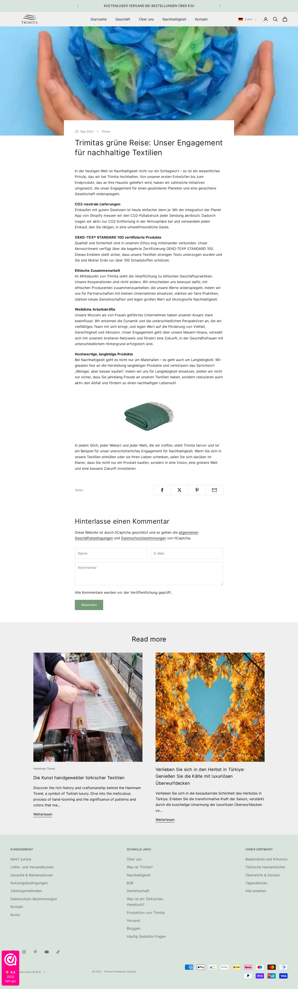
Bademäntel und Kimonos (266, 859)
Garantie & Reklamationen (31, 875)
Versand (133, 920)
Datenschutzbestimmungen (143, 538)
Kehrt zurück (20, 859)
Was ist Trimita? (140, 867)
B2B (130, 883)
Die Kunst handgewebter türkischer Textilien (79, 777)
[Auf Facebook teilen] (162, 490)
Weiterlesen (42, 814)
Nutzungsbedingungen (29, 883)
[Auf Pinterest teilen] (197, 490)
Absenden (89, 605)
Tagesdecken (256, 883)
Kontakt (201, 19)
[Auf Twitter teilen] (179, 490)
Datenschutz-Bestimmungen (33, 899)
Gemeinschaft (138, 891)
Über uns (146, 19)
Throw (105, 131)
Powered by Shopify (124, 971)
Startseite (99, 19)
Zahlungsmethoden (26, 891)
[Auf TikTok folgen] (58, 952)
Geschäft (122, 19)
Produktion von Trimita (145, 912)
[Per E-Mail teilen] (214, 490)
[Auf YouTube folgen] (47, 952)
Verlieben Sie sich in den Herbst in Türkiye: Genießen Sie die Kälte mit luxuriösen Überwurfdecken (200, 776)
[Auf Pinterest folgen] (35, 952)
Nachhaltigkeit (174, 19)
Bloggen (133, 928)
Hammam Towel (44, 768)
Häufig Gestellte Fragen (146, 936)
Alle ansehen (255, 891)
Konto (15, 915)
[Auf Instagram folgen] (24, 952)
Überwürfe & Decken (262, 875)
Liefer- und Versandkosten (32, 867)
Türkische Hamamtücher (265, 867)
